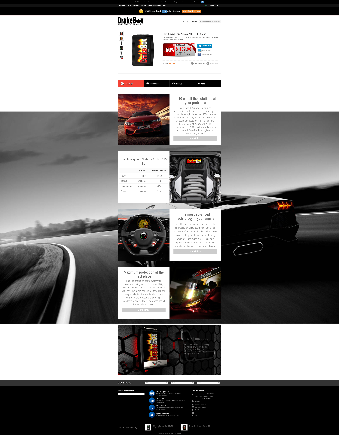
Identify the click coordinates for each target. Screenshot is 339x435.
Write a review (214, 63)
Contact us (136, 5)
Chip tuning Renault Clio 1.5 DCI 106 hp (199, 427)
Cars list (129, 5)
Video (164, 5)
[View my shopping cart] (218, 5)
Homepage (122, 5)
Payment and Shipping (154, 5)
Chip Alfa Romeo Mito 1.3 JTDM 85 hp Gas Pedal (164, 427)
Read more (197, 2)
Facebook (197, 413)
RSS (196, 415)
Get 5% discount (206, 54)
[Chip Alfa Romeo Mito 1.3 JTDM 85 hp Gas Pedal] (148, 427)
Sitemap (143, 5)
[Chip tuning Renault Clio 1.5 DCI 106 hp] (184, 427)
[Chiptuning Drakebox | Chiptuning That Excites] (131, 21)
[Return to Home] (183, 21)
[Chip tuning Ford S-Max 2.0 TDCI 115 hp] (121, 33)
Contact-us (197, 401)
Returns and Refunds (200, 407)
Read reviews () (199, 63)
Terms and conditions (200, 404)
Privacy (197, 409)
